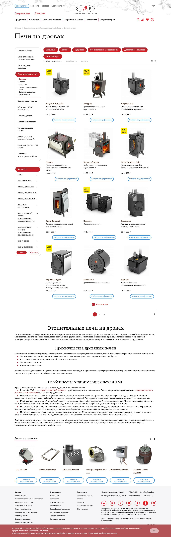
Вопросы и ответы (85, 506)
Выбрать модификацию (64, 120)
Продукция (20, 20)
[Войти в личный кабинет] (152, 19)
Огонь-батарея (24, 95)
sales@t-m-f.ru (148, 492)
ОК (154, 531)
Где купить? (22, 6)
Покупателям (22, 13)
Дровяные (22, 79)
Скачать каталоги (57, 516)
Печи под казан (21, 516)
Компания (34, 20)
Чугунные (23, 84)
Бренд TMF (54, 495)
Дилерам (40, 13)
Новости (35, 6)
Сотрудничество (57, 502)
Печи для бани (21, 495)
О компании (55, 492)
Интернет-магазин (57, 519)
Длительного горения (27, 92)
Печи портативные (23, 519)
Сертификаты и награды (60, 509)
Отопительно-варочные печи (28, 88)
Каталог (18, 492)
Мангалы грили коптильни (26, 512)
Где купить (82, 492)
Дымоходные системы (24, 502)
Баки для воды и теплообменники (29, 499)
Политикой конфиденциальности (103, 533)
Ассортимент (55, 506)
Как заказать (82, 509)
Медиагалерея (107, 20)
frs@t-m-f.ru (147, 495)
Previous (150, 439)
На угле (22, 82)
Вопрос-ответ (58, 6)
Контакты (92, 20)
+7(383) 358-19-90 (135, 492)
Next (154, 439)
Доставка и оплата (52, 20)
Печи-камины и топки (24, 522)
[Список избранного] (147, 20)
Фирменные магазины (59, 512)
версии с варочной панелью (52, 390)
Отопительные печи (23, 506)
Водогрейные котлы (23, 509)
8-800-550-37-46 (134, 495)
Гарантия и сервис (74, 20)
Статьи (45, 6)
